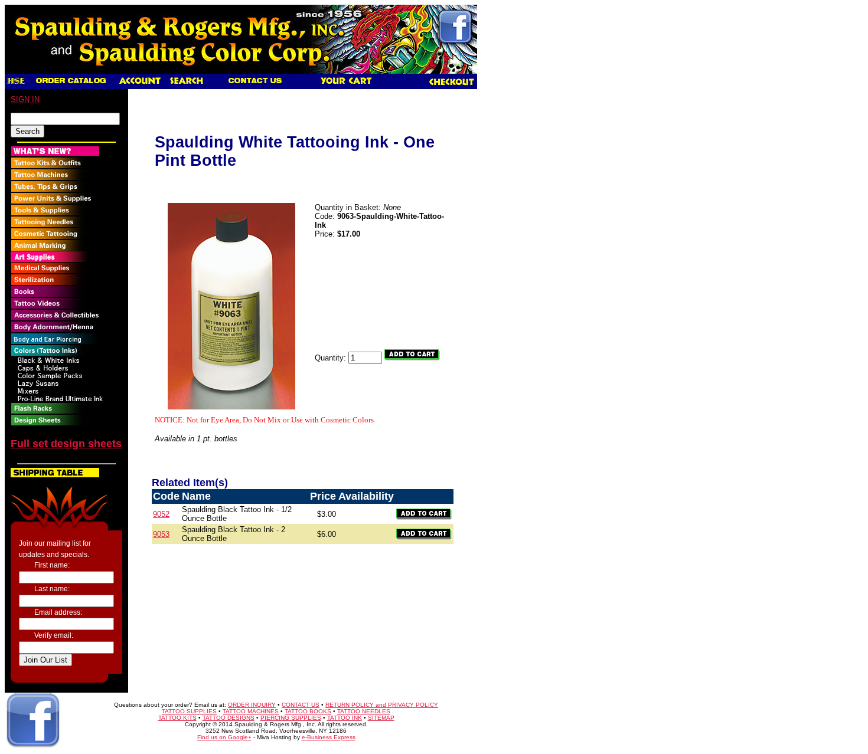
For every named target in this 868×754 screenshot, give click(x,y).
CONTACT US (300, 704)
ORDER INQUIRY (252, 704)
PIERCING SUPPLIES (290, 717)
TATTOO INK (344, 717)
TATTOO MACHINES (251, 711)
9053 (161, 534)
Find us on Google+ (224, 737)
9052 (161, 514)
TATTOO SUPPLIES (189, 711)
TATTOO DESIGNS (228, 717)
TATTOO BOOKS (308, 711)
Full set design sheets (66, 444)
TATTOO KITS (177, 717)
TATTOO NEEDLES (363, 711)
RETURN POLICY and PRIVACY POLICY (381, 704)
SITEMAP (381, 717)
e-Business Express (328, 737)
